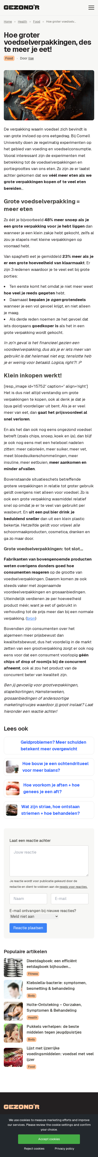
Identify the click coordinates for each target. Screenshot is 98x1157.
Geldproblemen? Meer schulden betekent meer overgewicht (53, 745)
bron (31, 618)
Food (36, 22)
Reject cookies (34, 1149)
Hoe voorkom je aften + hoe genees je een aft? (51, 788)
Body (31, 996)
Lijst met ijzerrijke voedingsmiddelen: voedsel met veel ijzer (60, 1054)
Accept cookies (49, 1139)
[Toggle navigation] (91, 7)
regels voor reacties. (73, 887)
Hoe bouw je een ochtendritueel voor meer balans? (55, 767)
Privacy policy (64, 1149)
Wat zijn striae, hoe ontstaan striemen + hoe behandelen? (50, 810)
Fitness (33, 974)
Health (22, 22)
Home (8, 22)
